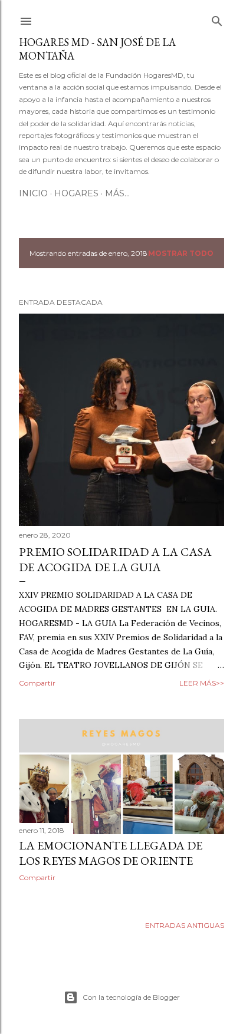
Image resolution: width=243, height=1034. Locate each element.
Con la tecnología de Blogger (131, 997)
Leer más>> (201, 683)
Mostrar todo (181, 253)
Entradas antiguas (184, 925)
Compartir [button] (37, 683)
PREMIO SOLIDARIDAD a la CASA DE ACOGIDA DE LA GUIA (115, 559)
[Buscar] (217, 18)
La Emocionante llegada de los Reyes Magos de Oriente (110, 853)
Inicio (33, 193)
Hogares (76, 193)
